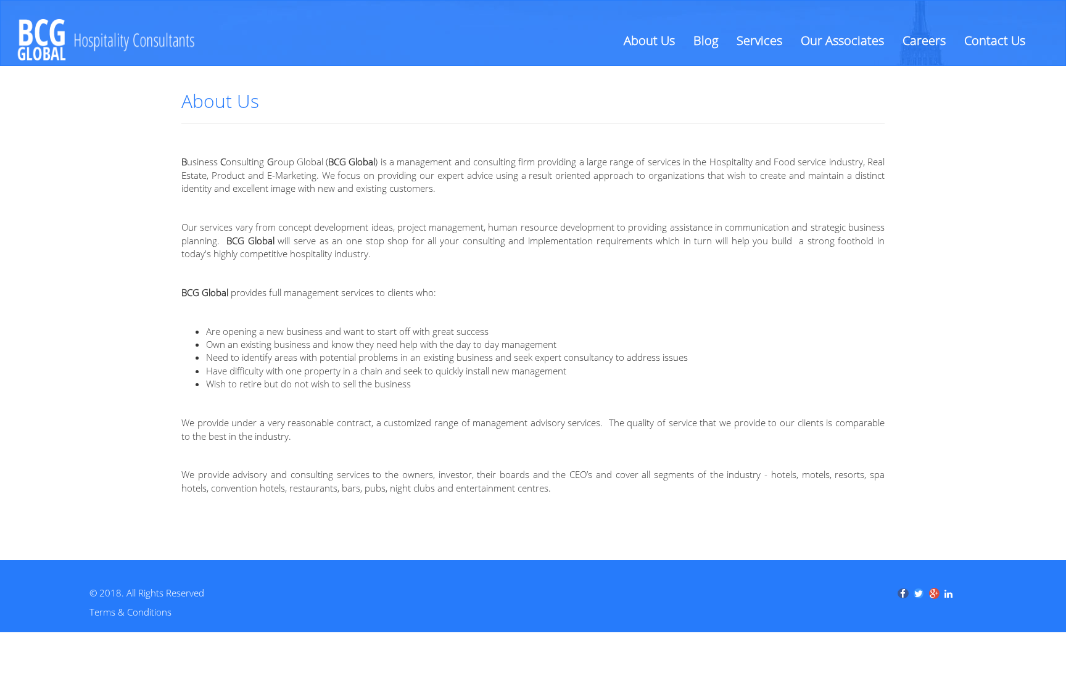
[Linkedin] (948, 593)
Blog (705, 40)
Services (759, 40)
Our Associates (842, 40)
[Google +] (934, 593)
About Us (649, 40)
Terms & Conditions (130, 612)
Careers (924, 40)
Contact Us (994, 40)
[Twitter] (918, 593)
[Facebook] (903, 593)
